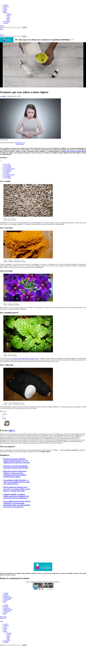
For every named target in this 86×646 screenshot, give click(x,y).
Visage (8, 15)
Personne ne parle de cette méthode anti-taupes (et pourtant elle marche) (15, 467)
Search (24, 27)
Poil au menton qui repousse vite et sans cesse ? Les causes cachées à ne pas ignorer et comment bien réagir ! (16, 489)
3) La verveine (7, 167)
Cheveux (9, 14)
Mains (8, 18)
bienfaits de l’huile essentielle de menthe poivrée (25, 358)
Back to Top (3, 616)
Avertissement (7, 599)
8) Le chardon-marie (8, 174)
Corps (8, 17)
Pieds (8, 20)
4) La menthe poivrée (9, 168)
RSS (4, 602)
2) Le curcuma (7, 165)
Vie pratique (6, 21)
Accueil (5, 5)
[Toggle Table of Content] (1, 161)
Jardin (5, 8)
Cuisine (5, 9)
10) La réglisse (7, 177)
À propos (5, 593)
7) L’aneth (6, 173)
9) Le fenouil (6, 176)
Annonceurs (6, 596)
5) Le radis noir (7, 170)
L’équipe (5, 594)
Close (1, 621)
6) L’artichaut (6, 171)
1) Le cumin (6, 164)
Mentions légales (7, 597)
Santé (4, 11)
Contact (5, 600)
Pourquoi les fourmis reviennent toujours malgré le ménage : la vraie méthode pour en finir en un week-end (16, 460)
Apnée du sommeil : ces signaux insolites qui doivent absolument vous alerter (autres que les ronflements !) (16, 496)
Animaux (5, 23)
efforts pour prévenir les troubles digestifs (74, 151)
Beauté (5, 12)
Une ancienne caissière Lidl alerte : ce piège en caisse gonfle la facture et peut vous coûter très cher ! (16, 482)
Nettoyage (6, 6)
